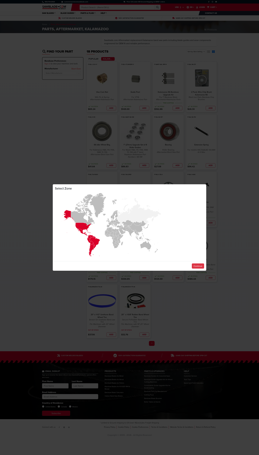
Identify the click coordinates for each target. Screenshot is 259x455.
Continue (198, 266)
